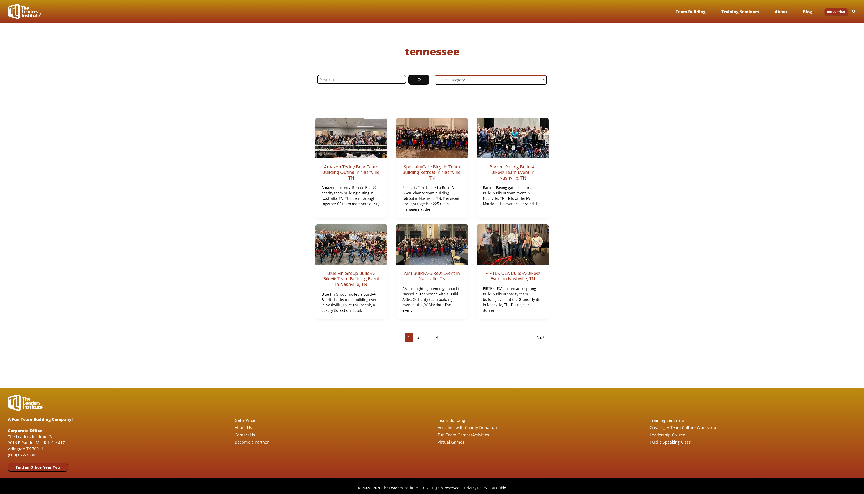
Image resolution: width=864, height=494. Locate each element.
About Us (243, 427)
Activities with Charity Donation (467, 427)
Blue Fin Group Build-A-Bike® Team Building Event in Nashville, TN (351, 278)
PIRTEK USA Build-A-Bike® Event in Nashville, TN (513, 276)
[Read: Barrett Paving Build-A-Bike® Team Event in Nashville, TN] (513, 137)
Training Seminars (667, 420)
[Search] (418, 80)
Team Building (451, 420)
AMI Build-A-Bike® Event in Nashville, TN (432, 276)
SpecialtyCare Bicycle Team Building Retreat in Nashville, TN (431, 172)
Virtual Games (451, 442)
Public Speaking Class (670, 442)
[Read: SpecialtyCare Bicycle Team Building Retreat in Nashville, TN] (432, 137)
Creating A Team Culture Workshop (683, 427)
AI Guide (499, 487)
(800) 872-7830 (21, 455)
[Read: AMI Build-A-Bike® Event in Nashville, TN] (432, 244)
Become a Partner (252, 442)
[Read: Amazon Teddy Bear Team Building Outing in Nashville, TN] (351, 137)
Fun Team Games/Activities (463, 435)
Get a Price (245, 420)
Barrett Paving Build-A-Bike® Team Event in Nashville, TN (512, 172)
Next (543, 337)
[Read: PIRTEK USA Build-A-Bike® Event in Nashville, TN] (513, 244)
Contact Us (245, 435)
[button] (836, 11)
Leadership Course (667, 435)
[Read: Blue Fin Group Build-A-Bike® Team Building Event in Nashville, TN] (351, 244)
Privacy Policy (475, 487)
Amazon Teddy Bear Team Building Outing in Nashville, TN (351, 172)
